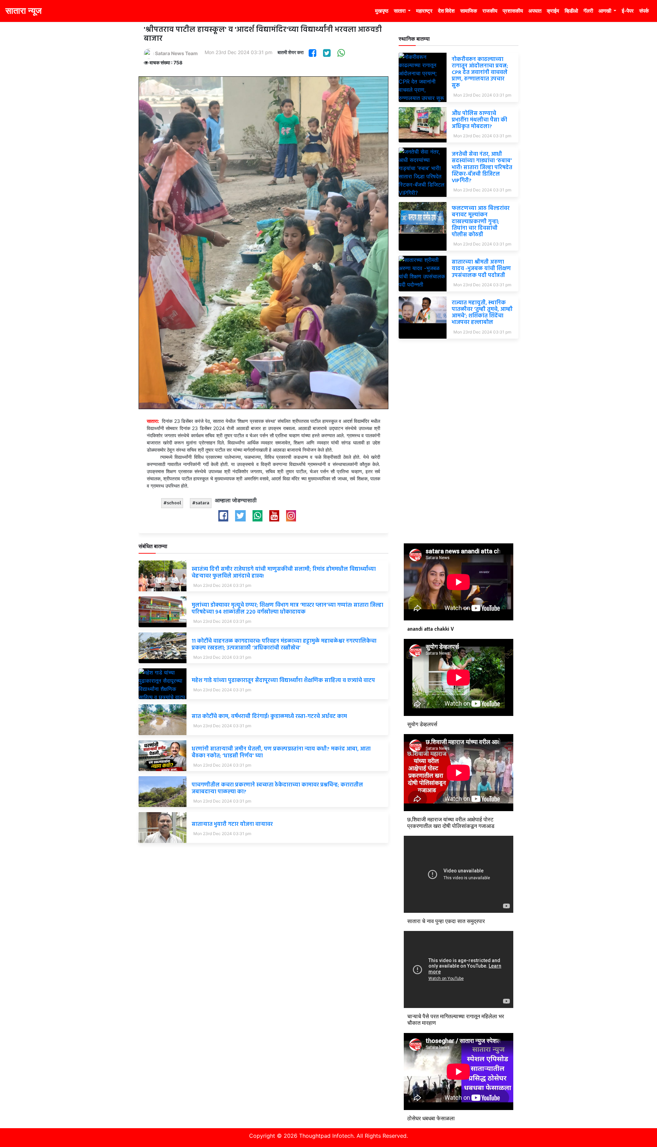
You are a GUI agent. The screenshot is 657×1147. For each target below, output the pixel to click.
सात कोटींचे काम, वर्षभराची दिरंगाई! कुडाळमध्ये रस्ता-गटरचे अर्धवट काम (269, 716)
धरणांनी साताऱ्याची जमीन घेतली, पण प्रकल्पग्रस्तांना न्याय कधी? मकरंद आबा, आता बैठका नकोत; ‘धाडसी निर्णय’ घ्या (281, 752)
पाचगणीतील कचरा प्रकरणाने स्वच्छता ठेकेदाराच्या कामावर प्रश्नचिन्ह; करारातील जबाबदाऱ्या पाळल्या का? (277, 788)
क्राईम (553, 11)
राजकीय (489, 11)
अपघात (534, 11)
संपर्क (644, 11)
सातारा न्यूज (23, 10)
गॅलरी (588, 11)
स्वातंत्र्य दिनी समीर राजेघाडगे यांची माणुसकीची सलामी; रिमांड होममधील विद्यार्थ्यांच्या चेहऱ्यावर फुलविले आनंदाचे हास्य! (284, 572)
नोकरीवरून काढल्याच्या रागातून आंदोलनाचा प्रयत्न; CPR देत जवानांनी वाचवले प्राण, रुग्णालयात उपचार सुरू (480, 72)
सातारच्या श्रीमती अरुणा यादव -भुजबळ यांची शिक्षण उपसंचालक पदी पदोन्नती (481, 269)
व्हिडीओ (571, 11)
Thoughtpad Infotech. (327, 1135)
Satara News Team (176, 53)
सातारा (400, 11)
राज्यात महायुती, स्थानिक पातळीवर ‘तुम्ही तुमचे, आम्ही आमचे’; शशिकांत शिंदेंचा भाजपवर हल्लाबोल (482, 313)
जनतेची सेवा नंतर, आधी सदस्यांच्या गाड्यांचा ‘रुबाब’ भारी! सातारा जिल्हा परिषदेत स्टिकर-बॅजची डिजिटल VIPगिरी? (482, 167)
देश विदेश (446, 11)
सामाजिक (468, 11)
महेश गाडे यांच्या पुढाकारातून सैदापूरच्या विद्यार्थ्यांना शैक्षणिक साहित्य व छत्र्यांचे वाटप (283, 680)
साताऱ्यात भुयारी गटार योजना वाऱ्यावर (232, 824)
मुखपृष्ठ (381, 11)
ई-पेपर (628, 11)
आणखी (605, 11)
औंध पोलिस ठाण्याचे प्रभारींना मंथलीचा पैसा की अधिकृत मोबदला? (479, 120)
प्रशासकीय (513, 11)
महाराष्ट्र (424, 11)
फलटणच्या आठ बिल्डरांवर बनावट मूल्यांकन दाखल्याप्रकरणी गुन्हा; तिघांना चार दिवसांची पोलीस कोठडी (481, 221)
